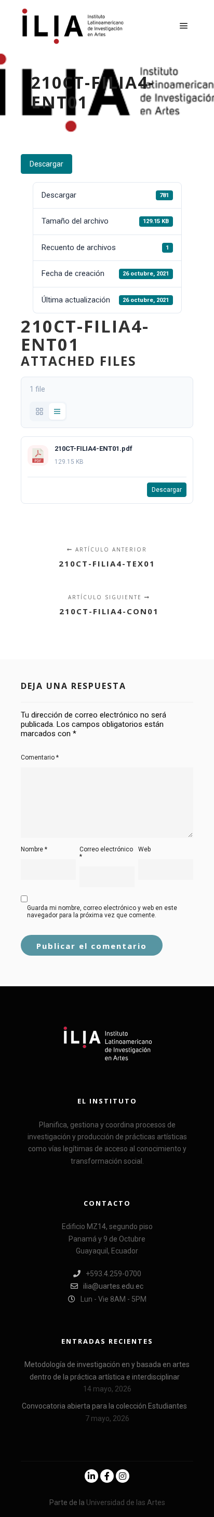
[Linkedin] (91, 1476)
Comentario (40, 757)
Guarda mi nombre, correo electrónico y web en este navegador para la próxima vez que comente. (102, 911)
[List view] (57, 411)
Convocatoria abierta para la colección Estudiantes (104, 1406)
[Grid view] (39, 411)
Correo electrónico (106, 853)
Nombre (34, 849)
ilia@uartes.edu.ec (113, 1286)
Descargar (46, 164)
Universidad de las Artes (125, 1502)
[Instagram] (122, 1476)
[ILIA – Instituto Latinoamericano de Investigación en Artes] (73, 26)
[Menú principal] (184, 26)
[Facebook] (107, 1476)
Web (144, 849)
